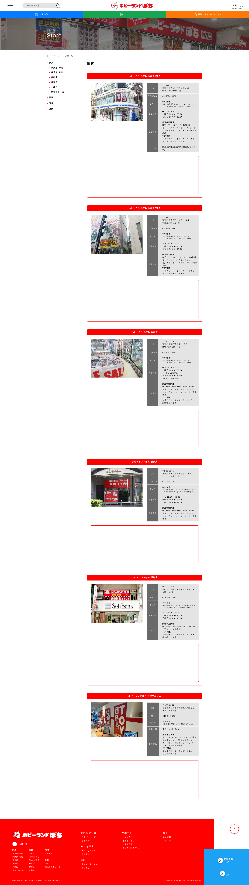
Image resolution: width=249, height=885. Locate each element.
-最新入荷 (85, 841)
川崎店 (15, 867)
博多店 (48, 864)
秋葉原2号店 (17, 857)
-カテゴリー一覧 (88, 837)
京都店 (32, 870)
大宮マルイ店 (18, 870)
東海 (47, 850)
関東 (14, 850)
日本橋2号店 (34, 860)
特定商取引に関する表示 (52, 880)
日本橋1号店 (34, 857)
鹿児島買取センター (53, 867)
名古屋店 (49, 853)
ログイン (167, 841)
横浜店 (15, 864)
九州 (47, 860)
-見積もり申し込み (89, 864)
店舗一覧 (23, 844)
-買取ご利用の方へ (130, 848)
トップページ (53, 56)
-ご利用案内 (127, 844)
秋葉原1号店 (17, 853)
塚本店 (32, 853)
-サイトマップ (128, 841)
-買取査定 (85, 868)
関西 (31, 850)
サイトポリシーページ (36, 880)
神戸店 (32, 867)
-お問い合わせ (128, 837)
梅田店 (32, 864)
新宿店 (15, 860)
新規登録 (167, 837)
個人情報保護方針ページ (20, 880)
